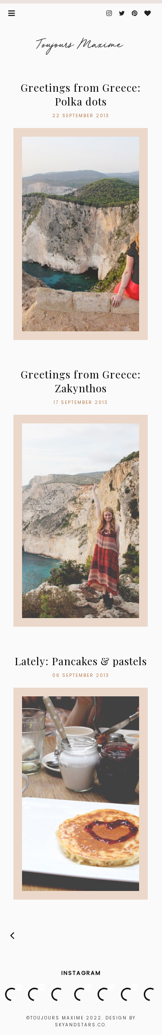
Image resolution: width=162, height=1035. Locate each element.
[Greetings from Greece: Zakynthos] (80, 520)
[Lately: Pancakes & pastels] (80, 793)
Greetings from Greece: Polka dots (81, 94)
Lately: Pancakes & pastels (81, 661)
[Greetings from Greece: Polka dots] (80, 234)
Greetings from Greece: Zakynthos (81, 381)
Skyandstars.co (80, 1025)
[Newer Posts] (12, 935)
